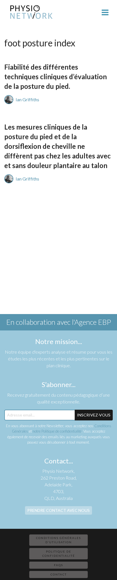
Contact (59, 574)
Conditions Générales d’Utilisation (58, 540)
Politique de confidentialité (58, 553)
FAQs (58, 565)
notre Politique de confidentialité (57, 431)
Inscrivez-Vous (93, 415)
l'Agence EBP (91, 322)
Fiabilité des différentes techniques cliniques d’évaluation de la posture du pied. (55, 76)
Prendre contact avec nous (58, 510)
